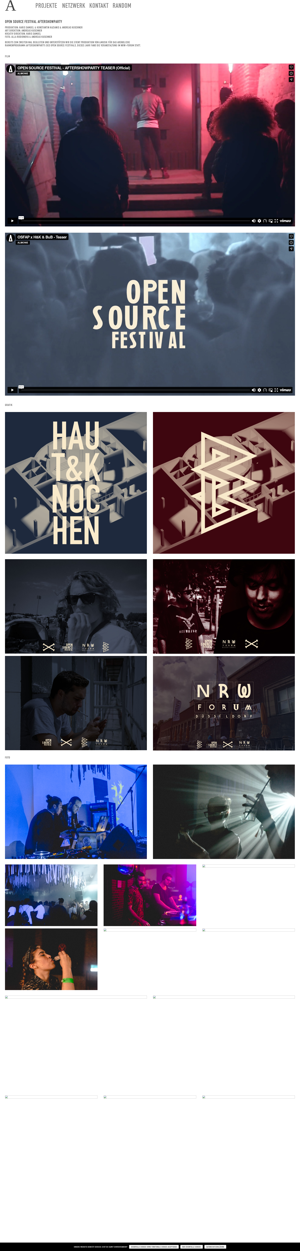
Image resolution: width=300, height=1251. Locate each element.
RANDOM (122, 6)
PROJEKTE (46, 6)
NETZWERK (73, 6)
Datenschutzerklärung (215, 1247)
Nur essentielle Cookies (191, 1247)
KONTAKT (99, 6)
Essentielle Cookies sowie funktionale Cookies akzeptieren (154, 1247)
